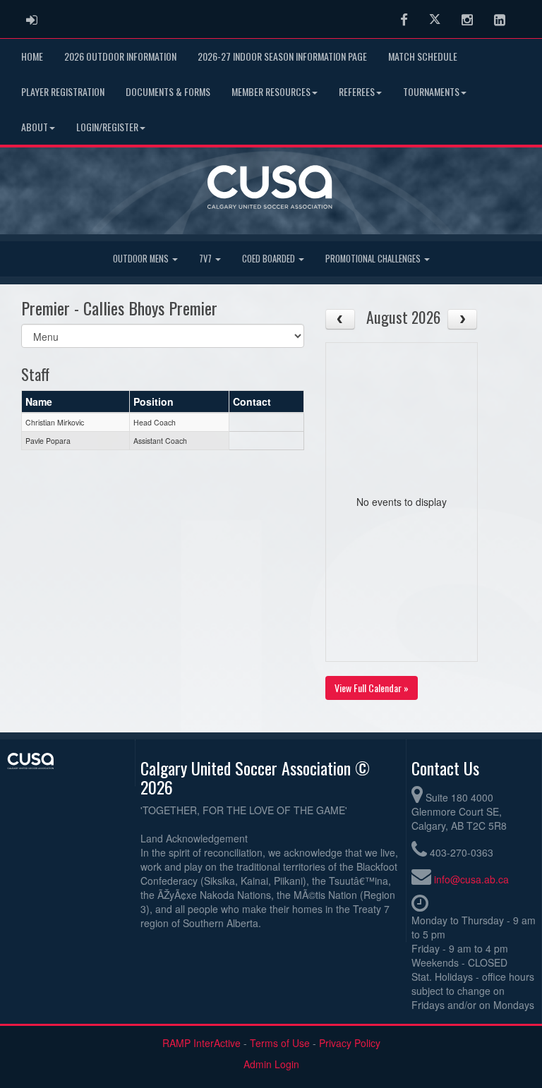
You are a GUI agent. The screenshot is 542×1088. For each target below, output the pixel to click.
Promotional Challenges (374, 258)
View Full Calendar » (372, 687)
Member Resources (271, 91)
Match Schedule (422, 56)
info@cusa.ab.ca (471, 879)
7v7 (206, 258)
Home (32, 56)
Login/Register (107, 126)
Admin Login (271, 1064)
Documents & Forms (168, 91)
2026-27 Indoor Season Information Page (282, 56)
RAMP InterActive (201, 1043)
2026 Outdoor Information (120, 56)
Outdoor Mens (142, 258)
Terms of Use (280, 1043)
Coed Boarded (269, 258)
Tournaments (431, 91)
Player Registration (62, 91)
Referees (357, 91)
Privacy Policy (349, 1043)
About (34, 126)
